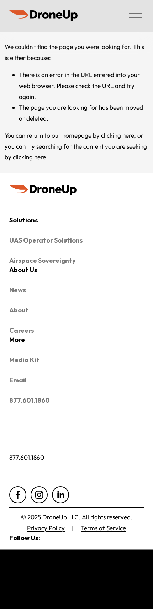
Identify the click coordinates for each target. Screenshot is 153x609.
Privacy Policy (46, 528)
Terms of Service (103, 528)
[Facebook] (17, 494)
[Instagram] (39, 494)
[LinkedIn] (60, 494)
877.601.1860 (26, 457)
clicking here (117, 135)
